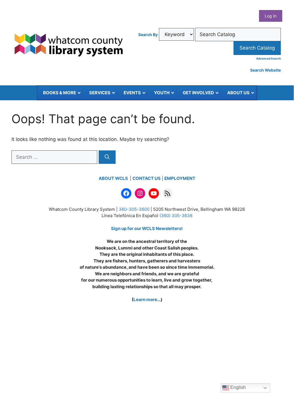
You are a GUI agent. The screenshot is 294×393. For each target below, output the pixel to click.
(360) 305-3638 (175, 215)
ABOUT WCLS (114, 178)
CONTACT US (147, 178)
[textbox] (238, 35)
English (237, 387)
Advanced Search (268, 58)
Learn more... (147, 299)
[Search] (107, 157)
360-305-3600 (134, 209)
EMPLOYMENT (179, 178)
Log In (271, 15)
